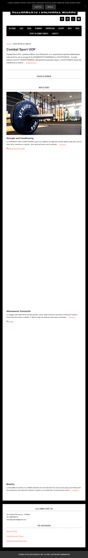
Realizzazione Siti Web (36, 554)
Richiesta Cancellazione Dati (16, 541)
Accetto (38, 7)
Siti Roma (47, 554)
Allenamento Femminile (18, 311)
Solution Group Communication (60, 554)
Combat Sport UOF (20, 49)
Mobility (10, 484)
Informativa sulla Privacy (15, 536)
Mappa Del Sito (11, 531)
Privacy (50, 7)
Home (8, 43)
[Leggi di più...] (31, 62)
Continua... (63, 144)
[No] (85, 6)
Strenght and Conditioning (19, 138)
